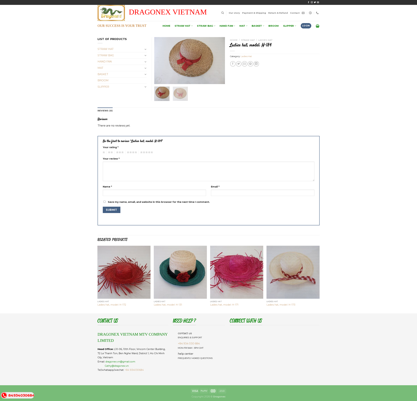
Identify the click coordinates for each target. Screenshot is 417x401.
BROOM (273, 25)
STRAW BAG (205, 25)
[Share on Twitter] (238, 64)
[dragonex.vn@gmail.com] (303, 13)
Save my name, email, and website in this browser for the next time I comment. (159, 201)
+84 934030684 (134, 369)
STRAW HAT (183, 25)
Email (215, 186)
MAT (242, 25)
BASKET (257, 25)
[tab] (105, 110)
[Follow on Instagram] (312, 2)
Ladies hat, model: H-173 (280, 304)
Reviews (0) (105, 110)
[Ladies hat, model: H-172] (124, 272)
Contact (295, 13)
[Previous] (160, 60)
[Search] (222, 13)
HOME (166, 25)
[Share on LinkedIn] (256, 64)
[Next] (219, 60)
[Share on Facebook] (233, 64)
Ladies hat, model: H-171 (224, 304)
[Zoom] (158, 80)
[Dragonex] (115, 13)
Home (234, 40)
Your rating (110, 147)
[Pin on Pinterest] (250, 64)
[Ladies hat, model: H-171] (236, 272)
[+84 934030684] (317, 13)
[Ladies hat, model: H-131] (180, 272)
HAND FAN (226, 25)
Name (107, 186)
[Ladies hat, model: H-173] (293, 272)
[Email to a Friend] (244, 64)
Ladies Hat (265, 40)
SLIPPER (288, 25)
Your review (111, 158)
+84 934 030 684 (189, 343)
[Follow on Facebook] (308, 2)
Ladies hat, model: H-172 (111, 304)
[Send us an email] (318, 2)
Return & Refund (278, 13)
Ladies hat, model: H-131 (168, 304)
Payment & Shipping (254, 13)
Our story (234, 13)
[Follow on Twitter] (315, 2)
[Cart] (317, 25)
